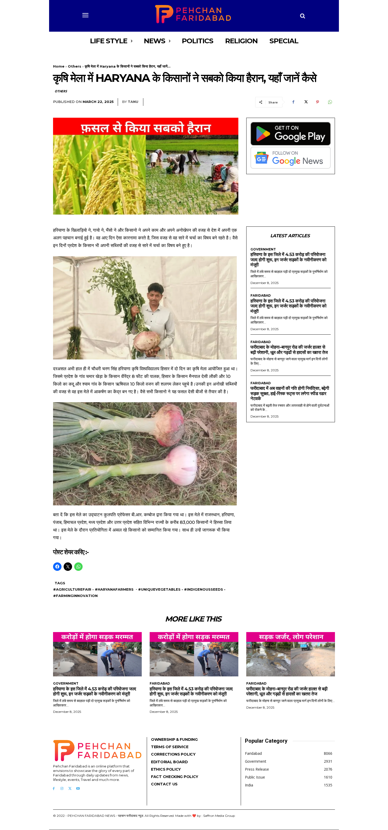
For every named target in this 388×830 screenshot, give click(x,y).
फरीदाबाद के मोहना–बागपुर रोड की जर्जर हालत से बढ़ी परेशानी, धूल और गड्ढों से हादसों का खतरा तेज (289, 349)
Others (74, 66)
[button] (302, 16)
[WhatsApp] (329, 102)
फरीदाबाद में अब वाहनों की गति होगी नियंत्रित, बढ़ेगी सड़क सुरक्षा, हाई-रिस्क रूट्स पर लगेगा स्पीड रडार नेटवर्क (289, 393)
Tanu (133, 101)
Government (263, 249)
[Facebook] (293, 102)
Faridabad (260, 295)
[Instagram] (62, 788)
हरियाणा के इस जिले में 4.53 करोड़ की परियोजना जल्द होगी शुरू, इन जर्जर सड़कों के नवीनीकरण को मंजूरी (288, 259)
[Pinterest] (317, 102)
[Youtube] (78, 788)
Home (58, 66)
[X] (305, 102)
